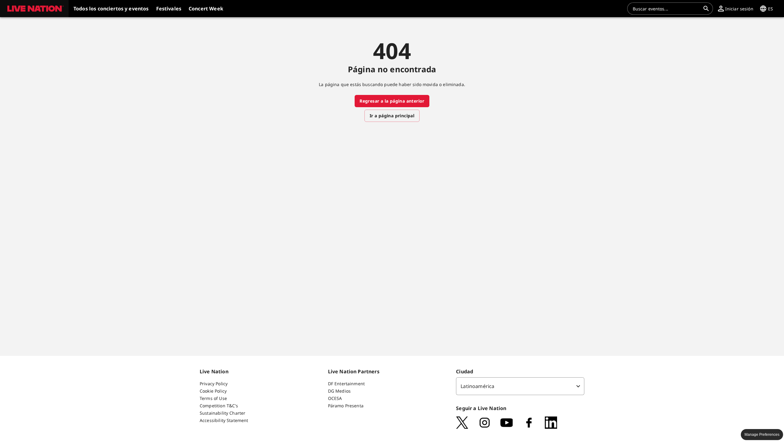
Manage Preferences (761, 434)
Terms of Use (213, 398)
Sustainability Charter (222, 413)
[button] (34, 8)
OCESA (335, 398)
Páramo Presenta (346, 406)
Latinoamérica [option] (477, 386)
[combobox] (666, 9)
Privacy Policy (214, 383)
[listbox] (520, 386)
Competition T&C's (219, 406)
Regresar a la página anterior (392, 101)
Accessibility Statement (224, 420)
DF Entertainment (346, 383)
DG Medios (339, 391)
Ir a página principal (392, 116)
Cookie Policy (213, 391)
